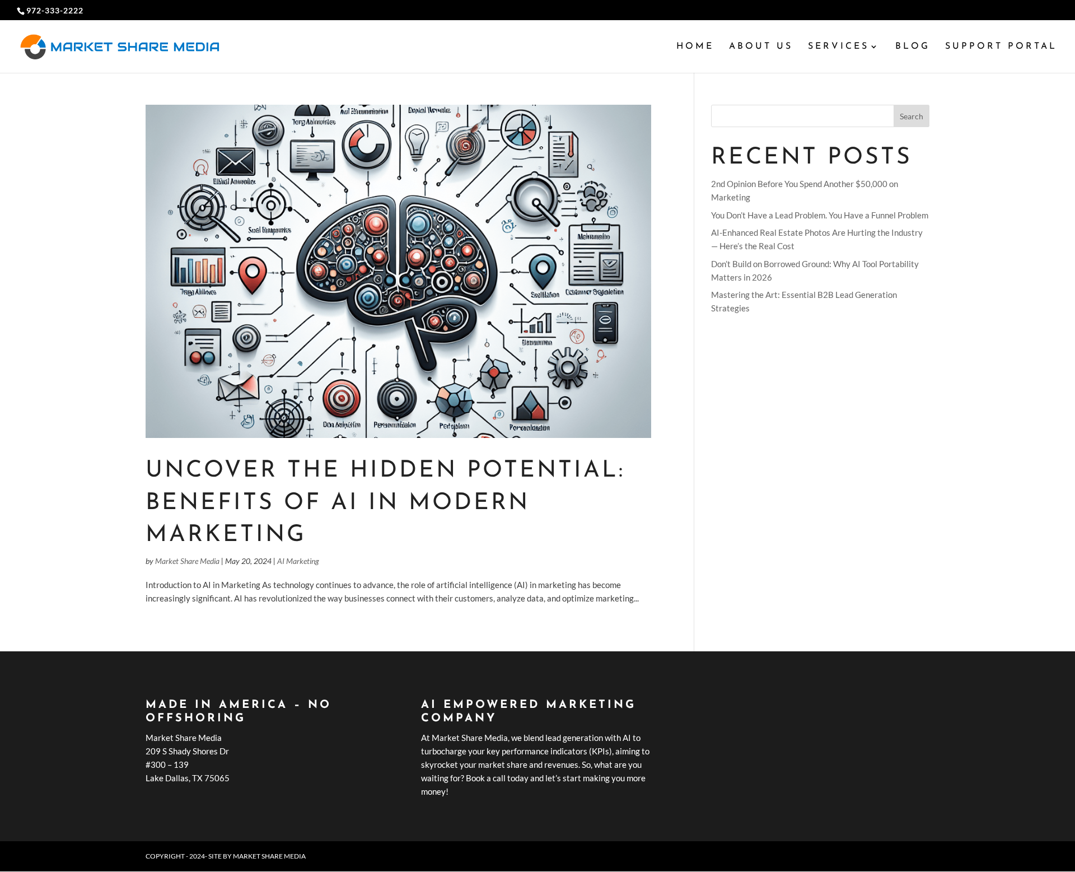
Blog (912, 47)
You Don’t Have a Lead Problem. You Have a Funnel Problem (819, 215)
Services (838, 47)
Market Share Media (187, 561)
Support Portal (1001, 47)
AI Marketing (298, 561)
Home (695, 47)
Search (911, 116)
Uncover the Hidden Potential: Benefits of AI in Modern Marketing (385, 503)
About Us (761, 47)
